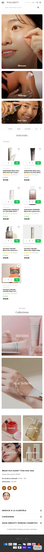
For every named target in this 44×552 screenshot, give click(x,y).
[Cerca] (38, 7)
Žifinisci (6, 141)
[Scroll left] (3, 129)
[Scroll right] (40, 129)
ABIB (18, 129)
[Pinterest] (9, 488)
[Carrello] (40, 2)
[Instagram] (4, 488)
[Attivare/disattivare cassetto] (3, 2)
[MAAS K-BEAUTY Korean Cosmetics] (13, 2)
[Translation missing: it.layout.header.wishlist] (37, 2)
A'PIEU (10, 129)
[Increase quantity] (11, 163)
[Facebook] (15, 488)
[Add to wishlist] (18, 149)
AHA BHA (28, 129)
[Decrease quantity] (5, 163)
